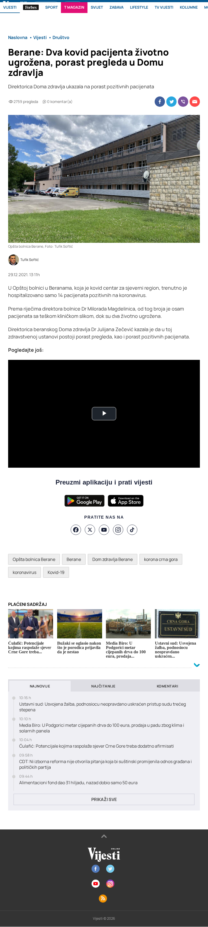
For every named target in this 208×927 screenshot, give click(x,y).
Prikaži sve (104, 799)
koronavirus (24, 572)
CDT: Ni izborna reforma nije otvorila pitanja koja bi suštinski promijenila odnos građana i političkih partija (105, 764)
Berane (74, 559)
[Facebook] (76, 530)
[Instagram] (118, 530)
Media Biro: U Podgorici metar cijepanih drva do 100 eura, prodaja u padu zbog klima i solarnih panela (101, 728)
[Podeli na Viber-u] (183, 101)
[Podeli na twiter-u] (171, 101)
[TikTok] (132, 530)
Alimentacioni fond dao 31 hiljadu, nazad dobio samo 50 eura (78, 783)
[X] (90, 530)
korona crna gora (161, 559)
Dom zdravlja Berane (112, 559)
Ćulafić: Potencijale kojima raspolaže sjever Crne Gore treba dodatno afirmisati (96, 746)
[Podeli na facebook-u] (160, 101)
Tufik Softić (29, 260)
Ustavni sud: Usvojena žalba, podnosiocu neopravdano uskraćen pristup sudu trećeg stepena (102, 707)
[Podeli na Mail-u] (195, 101)
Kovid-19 (56, 572)
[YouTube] (104, 530)
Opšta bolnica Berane (34, 559)
